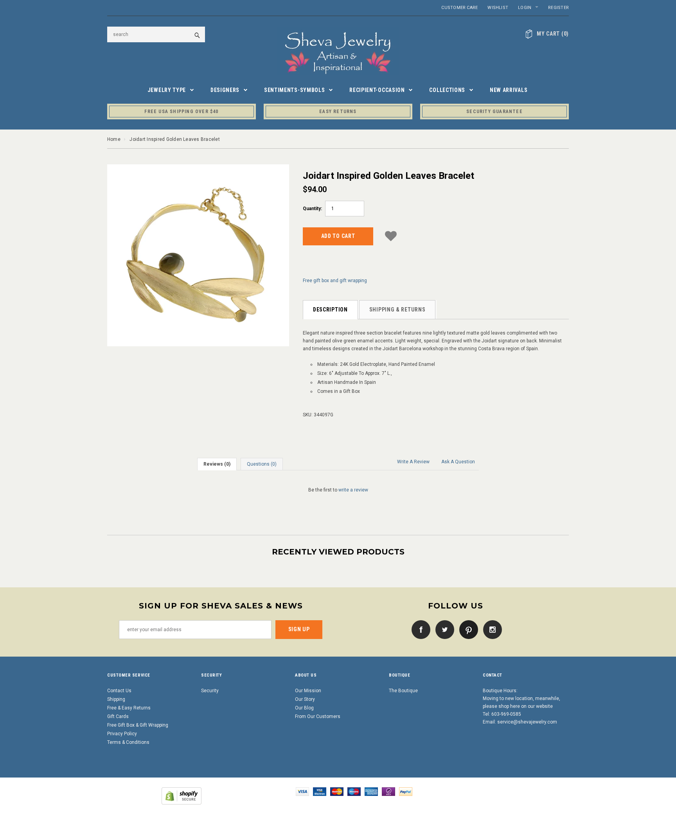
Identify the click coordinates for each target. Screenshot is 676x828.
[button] (391, 235)
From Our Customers (317, 716)
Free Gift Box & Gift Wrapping (137, 725)
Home (113, 139)
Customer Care (459, 7)
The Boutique (403, 690)
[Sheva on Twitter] (442, 629)
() (553, 34)
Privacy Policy (122, 733)
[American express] (371, 791)
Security (210, 690)
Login (524, 7)
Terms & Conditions (128, 742)
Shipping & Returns (397, 309)
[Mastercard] (336, 791)
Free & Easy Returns (129, 708)
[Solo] (388, 791)
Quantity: (312, 208)
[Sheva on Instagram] (490, 629)
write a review (353, 490)
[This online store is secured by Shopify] (181, 795)
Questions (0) (262, 464)
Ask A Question (458, 461)
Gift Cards (118, 716)
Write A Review (413, 461)
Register (558, 7)
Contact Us (119, 690)
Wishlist (497, 7)
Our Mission (308, 690)
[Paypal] (405, 791)
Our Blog (304, 708)
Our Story (305, 699)
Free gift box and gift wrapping (335, 280)
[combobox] (156, 34)
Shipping (116, 699)
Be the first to (338, 490)
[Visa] (302, 791)
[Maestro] (354, 791)
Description (330, 309)
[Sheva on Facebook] (419, 629)
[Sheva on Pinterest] (466, 629)
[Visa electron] (319, 791)
